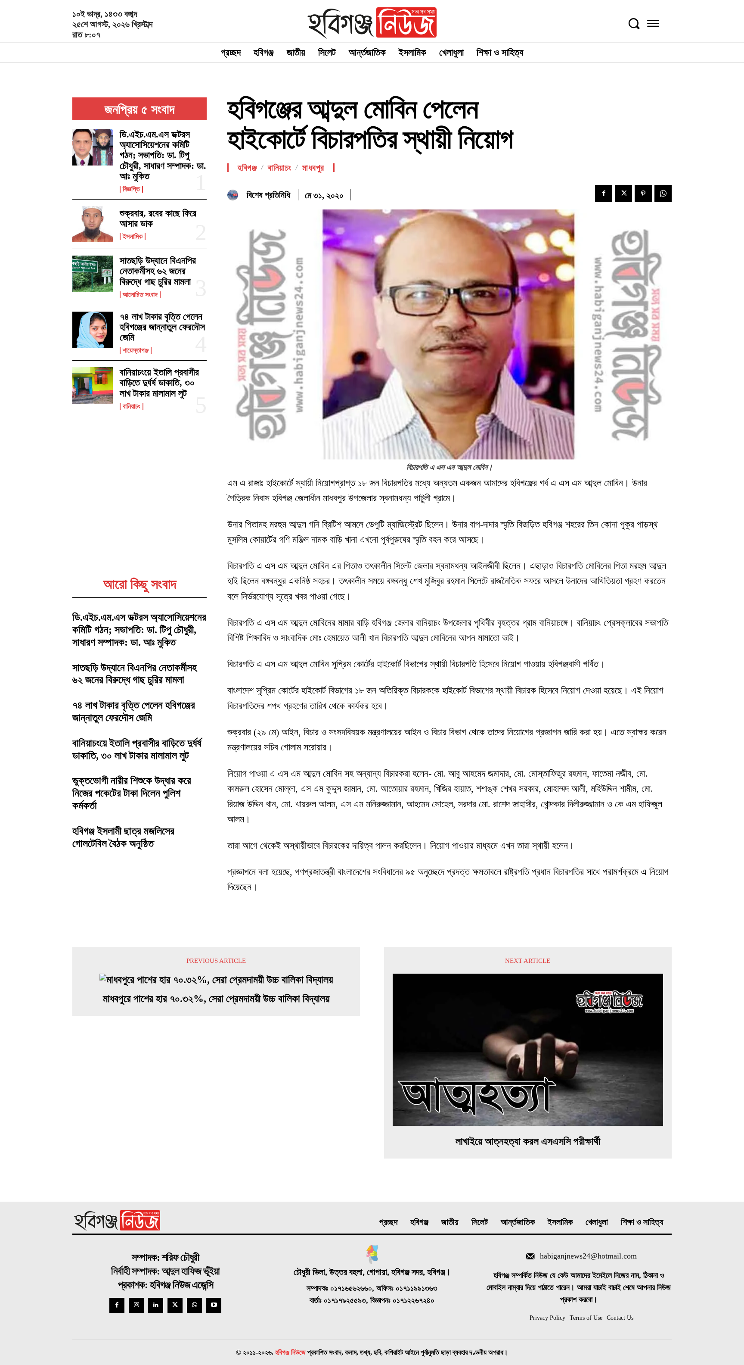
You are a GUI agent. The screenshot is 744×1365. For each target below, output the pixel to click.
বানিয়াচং (131, 406)
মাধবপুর (313, 167)
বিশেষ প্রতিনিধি (268, 195)
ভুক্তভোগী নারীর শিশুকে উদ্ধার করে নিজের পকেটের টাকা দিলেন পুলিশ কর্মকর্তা (131, 793)
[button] (634, 23)
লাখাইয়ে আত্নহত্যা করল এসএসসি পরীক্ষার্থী (528, 1141)
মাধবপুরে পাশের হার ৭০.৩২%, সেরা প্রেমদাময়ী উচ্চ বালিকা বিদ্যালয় (216, 998)
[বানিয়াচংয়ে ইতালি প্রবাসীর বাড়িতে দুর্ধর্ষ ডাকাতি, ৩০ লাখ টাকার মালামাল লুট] (92, 385)
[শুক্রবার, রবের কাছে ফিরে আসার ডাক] (92, 224)
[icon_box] (579, 1257)
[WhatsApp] (663, 193)
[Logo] (372, 23)
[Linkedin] (155, 1305)
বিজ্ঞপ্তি (131, 189)
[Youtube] (213, 1305)
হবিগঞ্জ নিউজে (290, 1352)
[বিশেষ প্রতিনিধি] (234, 195)
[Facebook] (603, 193)
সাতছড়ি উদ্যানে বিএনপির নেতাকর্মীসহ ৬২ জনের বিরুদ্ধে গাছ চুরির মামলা (158, 271)
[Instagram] (136, 1305)
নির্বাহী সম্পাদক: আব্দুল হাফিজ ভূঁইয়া (165, 1271)
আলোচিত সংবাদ (140, 294)
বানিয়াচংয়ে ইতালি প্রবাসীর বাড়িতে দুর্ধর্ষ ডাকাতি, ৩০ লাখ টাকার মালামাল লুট (159, 382)
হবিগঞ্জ (247, 167)
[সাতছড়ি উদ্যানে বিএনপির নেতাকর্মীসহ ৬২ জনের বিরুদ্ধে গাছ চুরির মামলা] (92, 274)
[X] (623, 193)
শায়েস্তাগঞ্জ (136, 350)
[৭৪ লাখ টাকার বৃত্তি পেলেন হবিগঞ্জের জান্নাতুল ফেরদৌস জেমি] (92, 330)
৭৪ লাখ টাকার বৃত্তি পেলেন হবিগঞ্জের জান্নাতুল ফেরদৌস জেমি (162, 327)
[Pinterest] (643, 193)
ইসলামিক (133, 236)
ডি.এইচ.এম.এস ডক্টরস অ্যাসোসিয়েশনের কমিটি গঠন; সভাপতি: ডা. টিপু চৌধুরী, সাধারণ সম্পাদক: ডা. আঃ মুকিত (163, 155)
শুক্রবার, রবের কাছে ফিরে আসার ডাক (158, 218)
